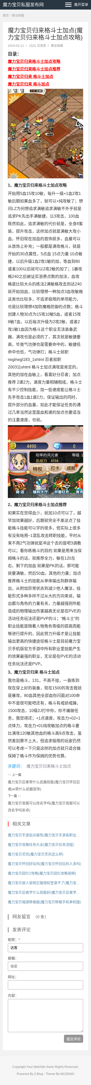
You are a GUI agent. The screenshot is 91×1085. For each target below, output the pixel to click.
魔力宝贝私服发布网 (23, 4)
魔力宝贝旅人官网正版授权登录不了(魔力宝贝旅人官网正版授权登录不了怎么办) (45, 883)
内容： (13, 995)
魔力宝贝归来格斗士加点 (49, 766)
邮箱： (13, 958)
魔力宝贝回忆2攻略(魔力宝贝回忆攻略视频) (42, 873)
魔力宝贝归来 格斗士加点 (30, 76)
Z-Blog (38, 1074)
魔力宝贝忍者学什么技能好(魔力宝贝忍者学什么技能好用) (45, 892)
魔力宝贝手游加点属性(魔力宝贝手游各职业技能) (45, 835)
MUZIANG (67, 1074)
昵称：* (14, 940)
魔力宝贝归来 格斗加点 (28, 84)
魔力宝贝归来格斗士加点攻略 (34, 61)
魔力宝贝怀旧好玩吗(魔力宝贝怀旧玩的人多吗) (44, 864)
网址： (13, 977)
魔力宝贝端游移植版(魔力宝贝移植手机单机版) (44, 902)
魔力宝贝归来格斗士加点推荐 (34, 69)
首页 (6, 15)
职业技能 (18, 15)
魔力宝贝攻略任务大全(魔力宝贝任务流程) (41, 845)
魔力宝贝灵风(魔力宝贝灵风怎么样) (35, 854)
